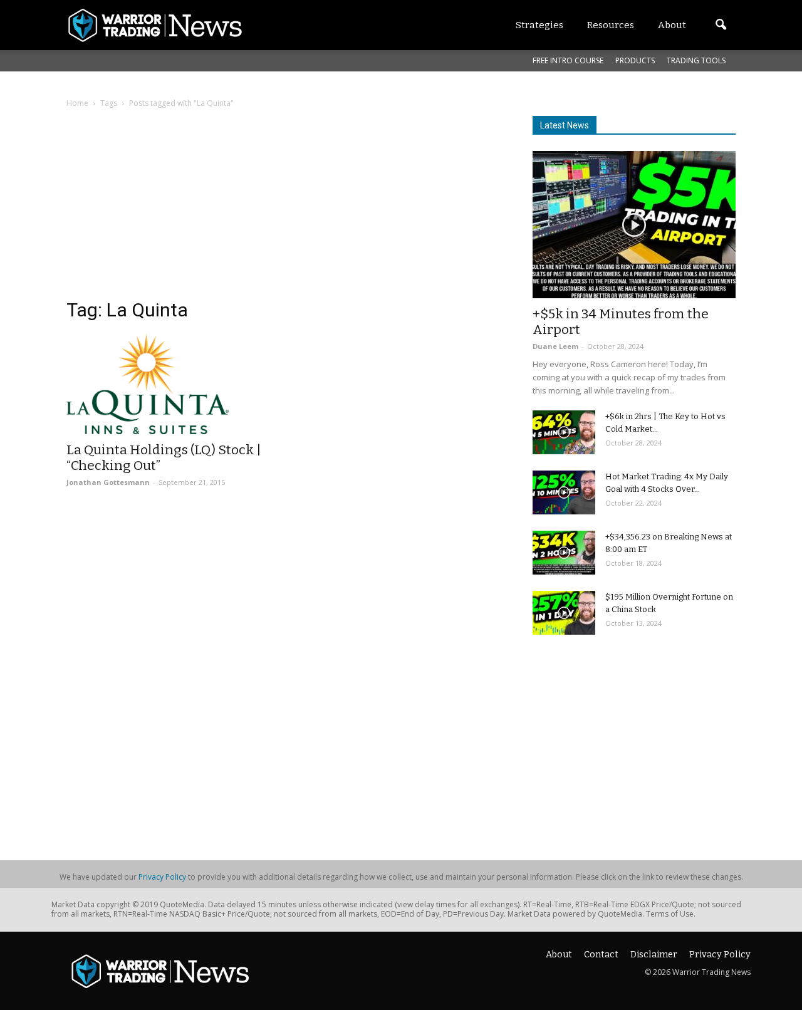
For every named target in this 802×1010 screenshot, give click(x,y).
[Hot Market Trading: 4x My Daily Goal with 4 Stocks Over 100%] (564, 492)
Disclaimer (653, 954)
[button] (721, 25)
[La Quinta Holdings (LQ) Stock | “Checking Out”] (167, 384)
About (559, 954)
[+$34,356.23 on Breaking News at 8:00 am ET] (564, 553)
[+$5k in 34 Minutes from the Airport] (634, 224)
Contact (601, 954)
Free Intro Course (568, 60)
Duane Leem (555, 346)
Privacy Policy (162, 877)
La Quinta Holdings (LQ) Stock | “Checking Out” (163, 458)
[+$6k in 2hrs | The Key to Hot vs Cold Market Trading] (564, 432)
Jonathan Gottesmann (108, 482)
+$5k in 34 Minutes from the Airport (621, 322)
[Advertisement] (284, 210)
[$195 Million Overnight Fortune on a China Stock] (564, 613)
